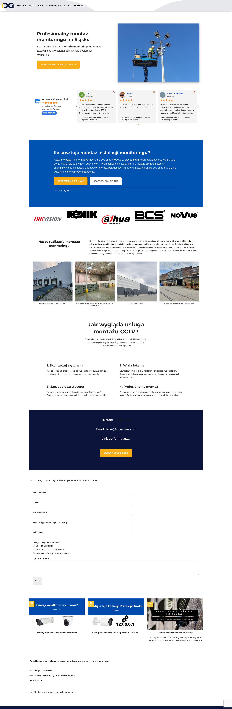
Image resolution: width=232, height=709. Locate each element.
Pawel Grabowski (175, 93)
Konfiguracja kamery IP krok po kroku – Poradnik (116, 633)
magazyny (138, 244)
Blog (67, 5)
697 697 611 (122, 420)
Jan (87, 93)
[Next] (199, 287)
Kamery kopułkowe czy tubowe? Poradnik (57, 633)
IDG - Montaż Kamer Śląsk (55, 99)
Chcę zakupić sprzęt (44, 546)
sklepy (171, 244)
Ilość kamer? (38, 532)
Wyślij (37, 581)
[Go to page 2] (138, 124)
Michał (129, 93)
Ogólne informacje (41, 558)
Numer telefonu (40, 512)
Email (36, 502)
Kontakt (79, 5)
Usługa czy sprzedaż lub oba (46, 542)
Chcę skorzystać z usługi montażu (50, 550)
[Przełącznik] (56, 190)
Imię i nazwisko (40, 492)
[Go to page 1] (136, 124)
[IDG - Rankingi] (8, 5)
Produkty (52, 5)
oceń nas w (48, 113)
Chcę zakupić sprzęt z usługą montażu (52, 553)
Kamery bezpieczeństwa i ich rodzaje (175, 633)
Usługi (21, 5)
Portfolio (36, 5)
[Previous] (33, 287)
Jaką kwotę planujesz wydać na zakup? (51, 522)
